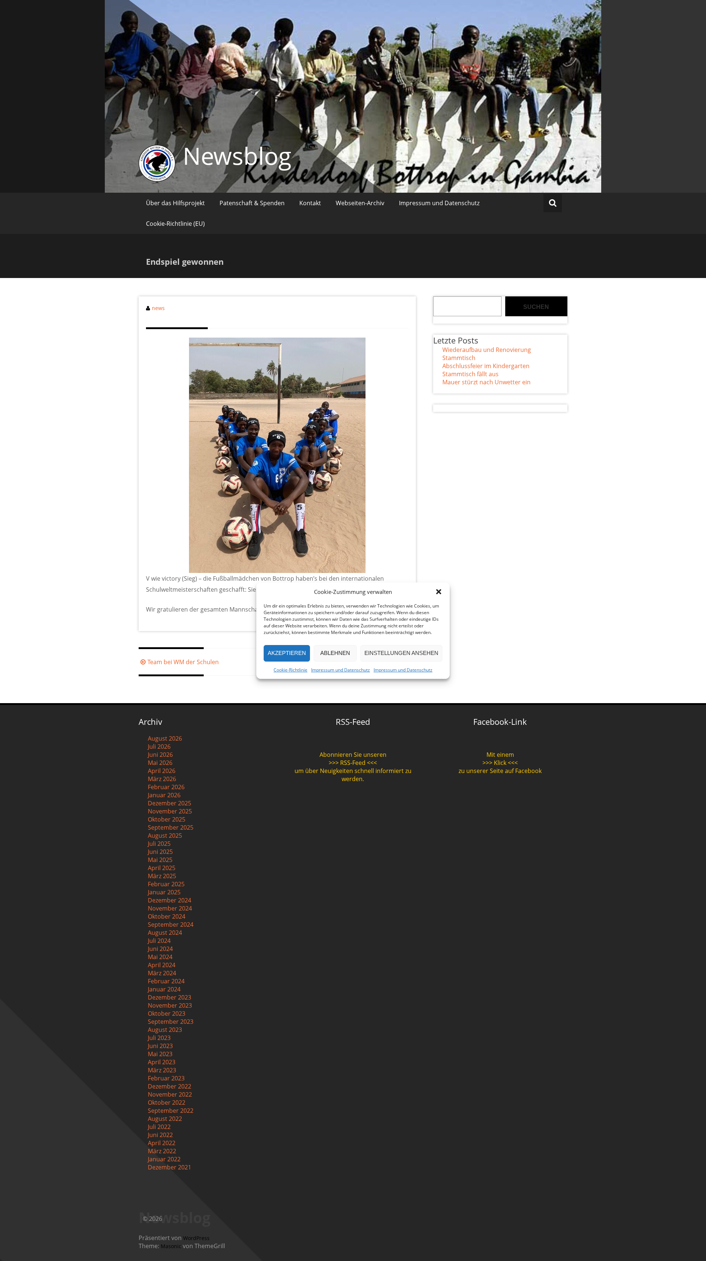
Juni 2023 (160, 1046)
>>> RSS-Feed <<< (353, 763)
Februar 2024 (166, 981)
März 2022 (162, 1151)
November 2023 (170, 1005)
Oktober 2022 (166, 1102)
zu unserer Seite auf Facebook (500, 771)
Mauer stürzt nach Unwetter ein (486, 382)
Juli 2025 (159, 844)
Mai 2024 (160, 957)
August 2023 (165, 1030)
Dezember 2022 (169, 1086)
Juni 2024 (160, 949)
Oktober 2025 (166, 819)
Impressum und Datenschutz (340, 670)
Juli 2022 (159, 1127)
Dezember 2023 (169, 997)
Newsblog (237, 155)
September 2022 (170, 1111)
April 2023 (161, 1062)
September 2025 (170, 827)
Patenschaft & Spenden (252, 203)
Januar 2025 (164, 892)
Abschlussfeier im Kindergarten (486, 366)
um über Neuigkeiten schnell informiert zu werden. (353, 775)
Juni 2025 (160, 852)
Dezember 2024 (169, 900)
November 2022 (170, 1094)
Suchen (536, 307)
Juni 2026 (160, 755)
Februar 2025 (166, 884)
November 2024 (170, 908)
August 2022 (165, 1119)
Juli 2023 (159, 1038)
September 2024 (170, 924)
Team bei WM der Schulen (183, 662)
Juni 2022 (160, 1135)
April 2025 (161, 868)
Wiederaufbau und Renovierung (486, 350)
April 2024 (161, 965)
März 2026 (162, 779)
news (158, 307)
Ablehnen (335, 653)
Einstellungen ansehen (401, 653)
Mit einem (500, 755)
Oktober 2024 (166, 916)
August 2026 (165, 738)
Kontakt (310, 203)
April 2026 (161, 771)
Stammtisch (458, 358)
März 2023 (162, 1070)
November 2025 (170, 811)
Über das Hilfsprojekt (175, 203)
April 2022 (161, 1143)
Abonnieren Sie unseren (353, 755)
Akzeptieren (287, 653)
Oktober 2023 (166, 1013)
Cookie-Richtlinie (290, 670)
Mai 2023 (160, 1054)
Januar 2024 (164, 989)
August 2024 (165, 933)
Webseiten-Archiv (360, 203)
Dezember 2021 (169, 1167)
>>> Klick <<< (500, 763)
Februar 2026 (166, 787)
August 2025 (165, 835)
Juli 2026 (159, 746)
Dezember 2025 (169, 803)
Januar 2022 (164, 1159)
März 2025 (162, 876)
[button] (438, 591)
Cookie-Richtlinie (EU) (175, 224)
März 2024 (162, 973)
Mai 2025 (160, 860)
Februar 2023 (166, 1078)
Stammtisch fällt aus (470, 374)
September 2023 (170, 1022)
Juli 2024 (159, 941)
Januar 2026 (164, 795)
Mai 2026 (160, 763)
